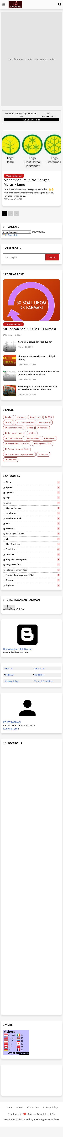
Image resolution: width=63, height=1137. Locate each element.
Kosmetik (44, 427)
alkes (10, 417)
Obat (33, 433)
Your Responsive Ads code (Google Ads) (31, 59)
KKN (31, 427)
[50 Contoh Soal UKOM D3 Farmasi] (31, 300)
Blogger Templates (38, 1114)
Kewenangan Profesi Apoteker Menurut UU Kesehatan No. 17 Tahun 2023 (38, 388)
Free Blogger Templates (46, 1119)
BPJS (50, 417)
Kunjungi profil (11, 728)
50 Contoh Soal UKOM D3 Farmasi (29, 329)
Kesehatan (46, 422)
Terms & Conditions (43, 681)
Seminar (44, 454)
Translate (13, 235)
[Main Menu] (4, 4)
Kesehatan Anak (15, 427)
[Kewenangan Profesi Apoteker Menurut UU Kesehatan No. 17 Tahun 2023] (9, 390)
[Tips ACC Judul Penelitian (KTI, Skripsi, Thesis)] (9, 360)
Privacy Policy (11, 681)
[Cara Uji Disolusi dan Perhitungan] (9, 346)
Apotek (22, 417)
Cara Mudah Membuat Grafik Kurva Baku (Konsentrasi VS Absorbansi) (38, 373)
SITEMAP (9, 674)
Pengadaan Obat (43, 443)
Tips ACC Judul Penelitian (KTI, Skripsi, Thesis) (36, 358)
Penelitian (50, 438)
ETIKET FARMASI (12, 722)
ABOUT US (39, 668)
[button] (60, 4)
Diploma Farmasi (26, 422)
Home (8, 1107)
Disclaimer (39, 674)
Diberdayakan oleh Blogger (17, 649)
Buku (10, 422)
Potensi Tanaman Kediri (18, 449)
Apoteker (36, 417)
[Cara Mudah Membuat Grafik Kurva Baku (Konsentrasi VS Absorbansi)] (9, 375)
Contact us (33, 1107)
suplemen (12, 459)
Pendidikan (34, 438)
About (19, 1107)
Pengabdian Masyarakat (18, 443)
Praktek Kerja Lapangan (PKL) (21, 454)
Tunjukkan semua (31, 119)
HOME (8, 668)
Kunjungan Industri (16, 433)
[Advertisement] (31, 880)
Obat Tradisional (15, 438)
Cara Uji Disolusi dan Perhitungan (35, 341)
